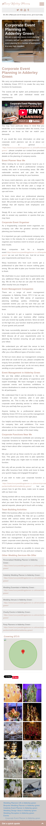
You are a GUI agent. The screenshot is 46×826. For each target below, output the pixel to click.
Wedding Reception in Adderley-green (18, 813)
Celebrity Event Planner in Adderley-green (20, 808)
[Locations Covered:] (3, 4)
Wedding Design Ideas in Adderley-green (20, 810)
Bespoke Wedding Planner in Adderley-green (21, 805)
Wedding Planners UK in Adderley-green (19, 803)
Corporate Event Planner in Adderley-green (22, 818)
